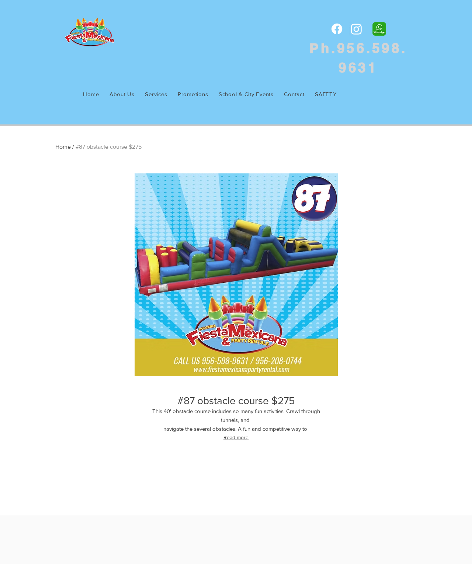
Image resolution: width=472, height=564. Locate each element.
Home (63, 147)
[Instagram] (356, 29)
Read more (236, 437)
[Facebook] (337, 29)
